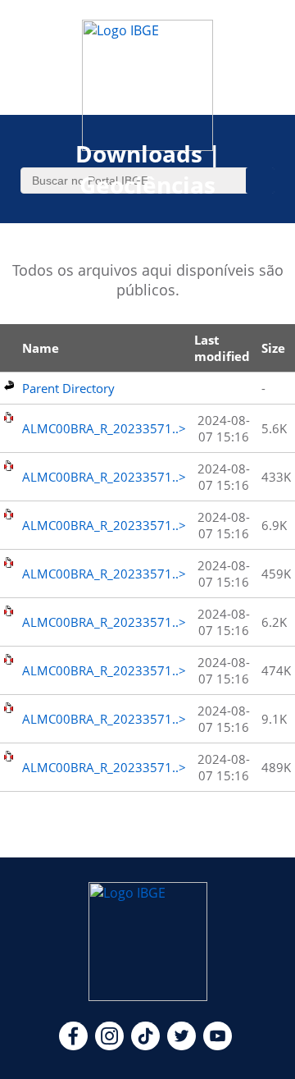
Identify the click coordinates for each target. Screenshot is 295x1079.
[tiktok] (145, 1045)
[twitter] (181, 1045)
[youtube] (217, 1045)
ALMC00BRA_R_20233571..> (104, 428)
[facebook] (73, 1045)
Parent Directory (68, 388)
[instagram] (109, 1045)
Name (40, 348)
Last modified (222, 347)
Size (273, 348)
